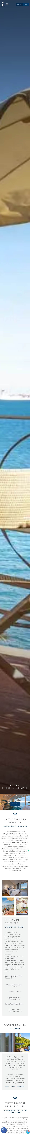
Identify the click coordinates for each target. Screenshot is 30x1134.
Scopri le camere (17, 1086)
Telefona (19, 4)
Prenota (26, 4)
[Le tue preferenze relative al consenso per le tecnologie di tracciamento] (28, 850)
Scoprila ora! (15, 803)
